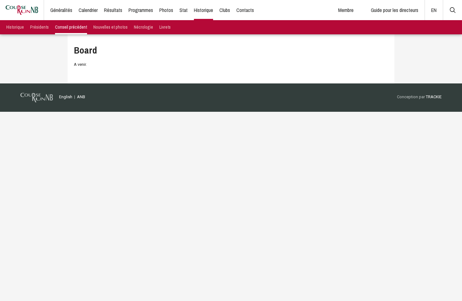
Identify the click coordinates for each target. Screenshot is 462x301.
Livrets (165, 27)
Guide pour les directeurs (394, 10)
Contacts (245, 10)
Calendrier (88, 10)
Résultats (113, 10)
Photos (166, 10)
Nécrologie (143, 27)
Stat (183, 10)
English (65, 96)
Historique (203, 10)
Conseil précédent (71, 27)
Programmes (141, 10)
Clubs (224, 10)
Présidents (39, 27)
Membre (346, 10)
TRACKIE (434, 96)
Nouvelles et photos (110, 27)
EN (434, 10)
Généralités (61, 10)
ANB (81, 96)
